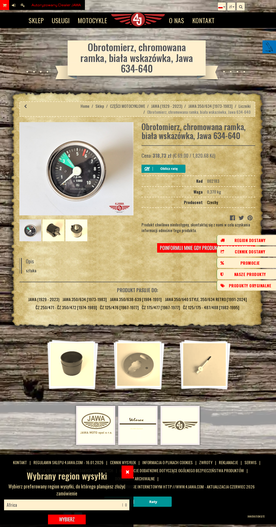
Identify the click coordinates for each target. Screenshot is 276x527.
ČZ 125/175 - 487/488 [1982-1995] (211, 307)
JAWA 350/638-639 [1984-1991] (136, 299)
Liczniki (245, 106)
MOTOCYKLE (92, 20)
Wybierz (67, 519)
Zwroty (205, 462)
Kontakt (203, 20)
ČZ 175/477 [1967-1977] (161, 307)
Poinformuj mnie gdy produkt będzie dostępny (206, 247)
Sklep (36, 20)
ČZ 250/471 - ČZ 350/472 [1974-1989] (66, 307)
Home (85, 106)
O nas (176, 20)
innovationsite (256, 516)
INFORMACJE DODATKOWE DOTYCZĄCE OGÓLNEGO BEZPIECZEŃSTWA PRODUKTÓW (182, 470)
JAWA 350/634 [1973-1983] (210, 106)
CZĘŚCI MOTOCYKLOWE (127, 106)
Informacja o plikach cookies (167, 462)
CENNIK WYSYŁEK (123, 462)
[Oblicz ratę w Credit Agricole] (163, 169)
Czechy (212, 202)
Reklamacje (228, 462)
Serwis (250, 462)
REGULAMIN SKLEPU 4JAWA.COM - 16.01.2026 (68, 462)
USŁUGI (61, 20)
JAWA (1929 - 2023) (166, 106)
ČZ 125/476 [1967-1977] (119, 307)
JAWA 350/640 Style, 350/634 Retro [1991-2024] (206, 299)
